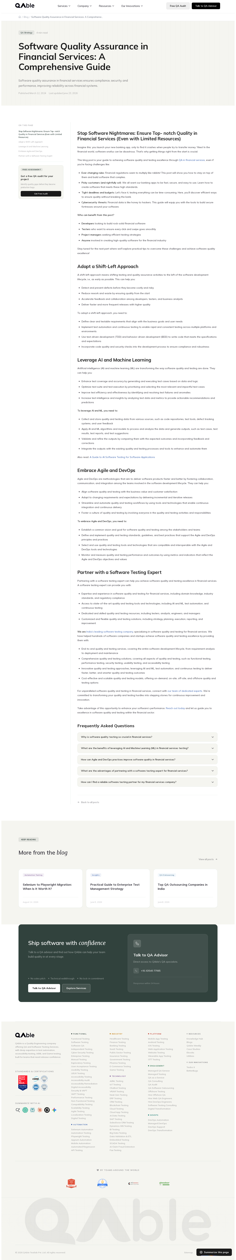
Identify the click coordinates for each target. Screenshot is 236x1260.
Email (86, 627)
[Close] (152, 589)
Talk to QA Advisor (118, 667)
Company (124, 617)
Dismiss (149, 675)
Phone (123, 627)
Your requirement (93, 638)
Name (86, 617)
